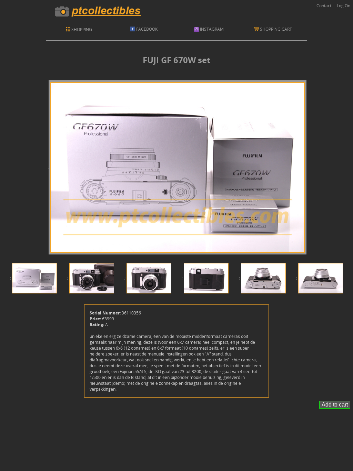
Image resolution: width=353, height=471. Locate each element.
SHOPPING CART (277, 29)
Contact (323, 6)
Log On (343, 6)
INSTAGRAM (211, 29)
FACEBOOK (146, 29)
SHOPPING (81, 29)
